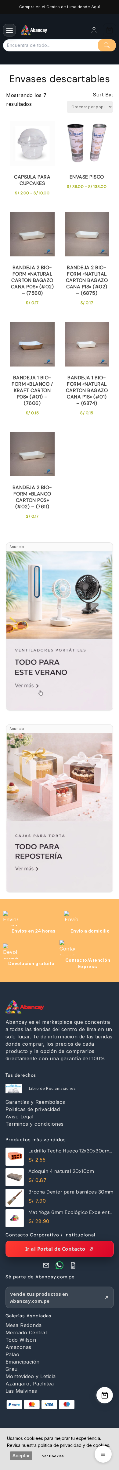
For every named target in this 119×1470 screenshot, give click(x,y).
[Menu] (9, 30)
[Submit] (107, 45)
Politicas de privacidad (32, 1109)
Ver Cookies (53, 1456)
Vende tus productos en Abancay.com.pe (39, 1297)
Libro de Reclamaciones (52, 1088)
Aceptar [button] (21, 1455)
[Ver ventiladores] (59, 630)
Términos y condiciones (34, 1124)
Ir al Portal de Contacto (55, 1249)
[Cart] (109, 30)
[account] (94, 30)
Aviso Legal (19, 1117)
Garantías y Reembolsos (35, 1102)
